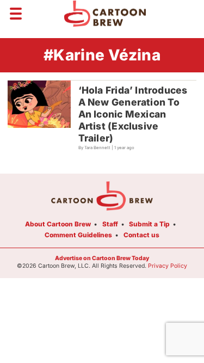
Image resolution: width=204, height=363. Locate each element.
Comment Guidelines (78, 235)
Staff (110, 224)
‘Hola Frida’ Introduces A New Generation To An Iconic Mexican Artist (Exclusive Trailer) (133, 114)
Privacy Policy (167, 265)
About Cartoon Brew (58, 224)
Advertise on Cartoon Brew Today (102, 258)
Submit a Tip (149, 224)
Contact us (141, 235)
